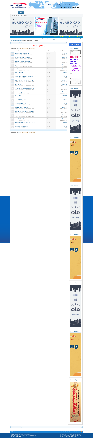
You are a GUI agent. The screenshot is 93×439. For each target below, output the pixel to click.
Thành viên (28, 12)
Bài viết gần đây (24, 15)
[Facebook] (43, 438)
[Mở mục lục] (66, 42)
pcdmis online (18, 68)
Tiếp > (33, 48)
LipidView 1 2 (18, 84)
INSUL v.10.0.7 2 (19, 72)
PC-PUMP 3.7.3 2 (19, 95)
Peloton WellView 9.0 (20, 119)
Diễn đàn (21, 12)
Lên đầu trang (77, 431)
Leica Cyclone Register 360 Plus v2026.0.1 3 (25, 76)
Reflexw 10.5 (18, 115)
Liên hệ (62, 431)
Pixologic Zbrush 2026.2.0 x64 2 (22, 57)
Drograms (16, 54)
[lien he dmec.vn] (22, 35)
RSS (81, 431)
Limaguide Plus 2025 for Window (22, 61)
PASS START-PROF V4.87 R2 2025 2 (24, 80)
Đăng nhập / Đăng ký (75, 44)
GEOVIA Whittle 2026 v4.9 (21, 99)
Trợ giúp (67, 431)
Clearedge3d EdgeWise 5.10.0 (22, 53)
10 (31, 48)
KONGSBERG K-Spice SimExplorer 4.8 (24, 88)
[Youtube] (52, 438)
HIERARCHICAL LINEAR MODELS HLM (24, 107)
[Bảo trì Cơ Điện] (50, 438)
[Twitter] (46, 438)
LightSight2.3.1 (18, 65)
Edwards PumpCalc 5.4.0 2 (21, 92)
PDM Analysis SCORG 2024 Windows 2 (24, 111)
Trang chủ (14, 12)
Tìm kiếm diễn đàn (15, 15)
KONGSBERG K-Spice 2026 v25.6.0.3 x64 (25, 122)
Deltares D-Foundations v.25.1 (22, 126)
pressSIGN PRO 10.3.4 (20, 103)
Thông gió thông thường (28, 54)
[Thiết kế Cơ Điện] (48, 438)
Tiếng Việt (13, 431)
